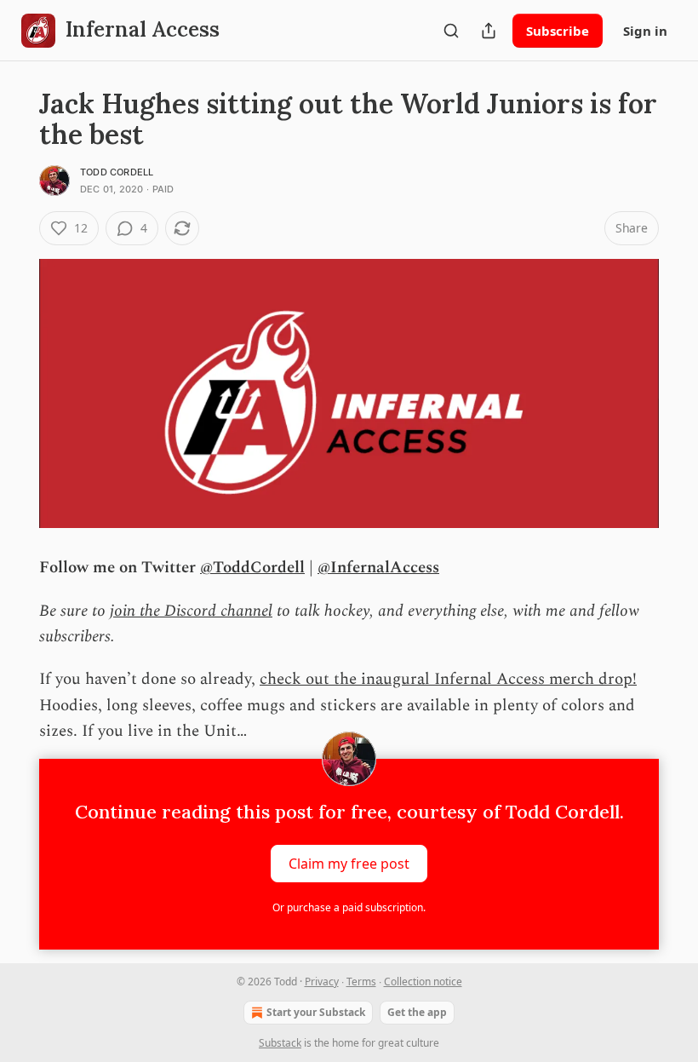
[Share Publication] (489, 31)
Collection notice (423, 981)
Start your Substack (315, 1012)
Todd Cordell (116, 172)
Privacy (322, 981)
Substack (280, 1043)
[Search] (451, 31)
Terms (361, 981)
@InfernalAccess (378, 567)
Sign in (645, 30)
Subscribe (557, 30)
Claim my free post (349, 862)
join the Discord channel (191, 611)
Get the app (417, 1012)
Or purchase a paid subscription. (349, 907)
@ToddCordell (252, 567)
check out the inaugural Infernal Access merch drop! (448, 679)
